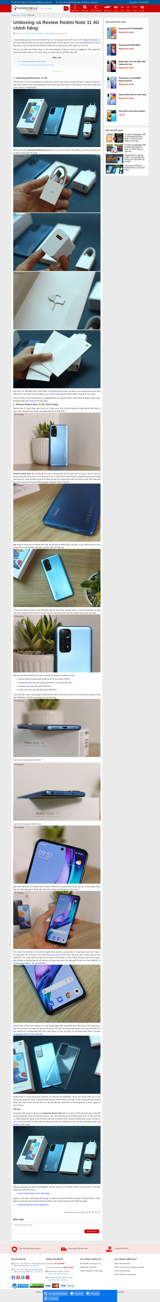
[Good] (92, 1212)
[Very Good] (95, 1212)
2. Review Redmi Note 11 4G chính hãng (37, 65)
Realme (16, 1124)
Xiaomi (33, 401)
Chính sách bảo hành (122, 1263)
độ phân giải (18, 963)
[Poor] (89, 1212)
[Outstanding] (98, 1212)
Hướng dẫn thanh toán (88, 1267)
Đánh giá (48, 33)
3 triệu (40, 1198)
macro (27, 686)
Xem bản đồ (34, 1266)
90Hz (44, 963)
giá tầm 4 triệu (31, 40)
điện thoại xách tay (51, 955)
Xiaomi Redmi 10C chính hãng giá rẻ (33, 1205)
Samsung (55, 391)
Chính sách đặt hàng (122, 1271)
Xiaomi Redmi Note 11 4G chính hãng (33, 1193)
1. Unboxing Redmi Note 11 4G (33, 62)
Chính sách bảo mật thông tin (125, 1274)
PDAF (66, 679)
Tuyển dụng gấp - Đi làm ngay (91, 1271)
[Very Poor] (86, 1212)
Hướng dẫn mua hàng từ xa (90, 1263)
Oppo (94, 1122)
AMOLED (88, 43)
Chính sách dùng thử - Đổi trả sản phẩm (129, 1267)
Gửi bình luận (92, 1231)
